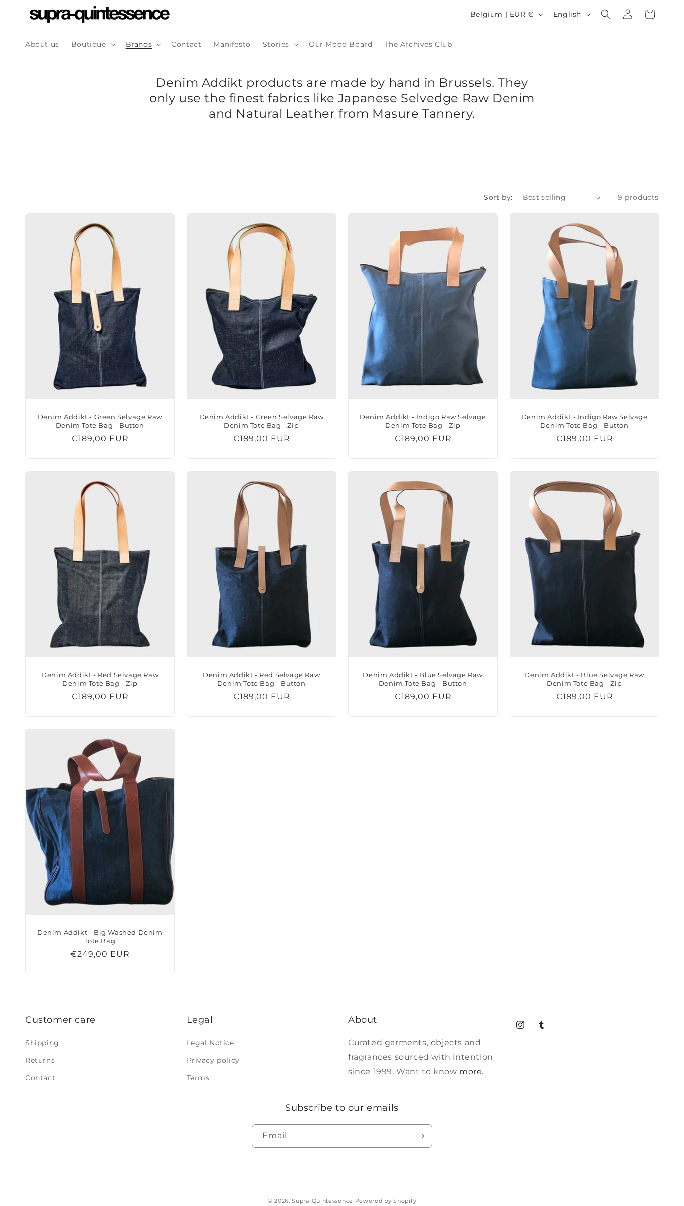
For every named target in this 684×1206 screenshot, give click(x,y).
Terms (198, 1078)
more (470, 1071)
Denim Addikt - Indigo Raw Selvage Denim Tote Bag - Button (584, 421)
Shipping (42, 1043)
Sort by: (498, 197)
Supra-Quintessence (322, 1200)
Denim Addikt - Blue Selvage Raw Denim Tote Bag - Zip (584, 678)
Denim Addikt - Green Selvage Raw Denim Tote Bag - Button (100, 421)
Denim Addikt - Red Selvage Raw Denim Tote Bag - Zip (99, 678)
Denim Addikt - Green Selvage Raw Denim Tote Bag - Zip (261, 421)
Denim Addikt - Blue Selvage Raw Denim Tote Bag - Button (423, 678)
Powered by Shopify (386, 1200)
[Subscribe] (421, 1136)
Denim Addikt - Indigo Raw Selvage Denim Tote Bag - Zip (423, 421)
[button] (92, 44)
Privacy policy (213, 1060)
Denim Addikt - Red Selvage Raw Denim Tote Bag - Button (261, 678)
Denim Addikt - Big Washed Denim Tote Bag (100, 936)
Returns (40, 1060)
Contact (40, 1078)
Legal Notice (210, 1043)
